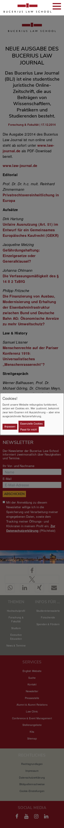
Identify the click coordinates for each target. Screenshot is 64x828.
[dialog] (32, 414)
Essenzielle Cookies (31, 423)
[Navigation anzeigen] (56, 6)
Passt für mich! (28, 429)
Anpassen (9, 426)
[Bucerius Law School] (21, 7)
